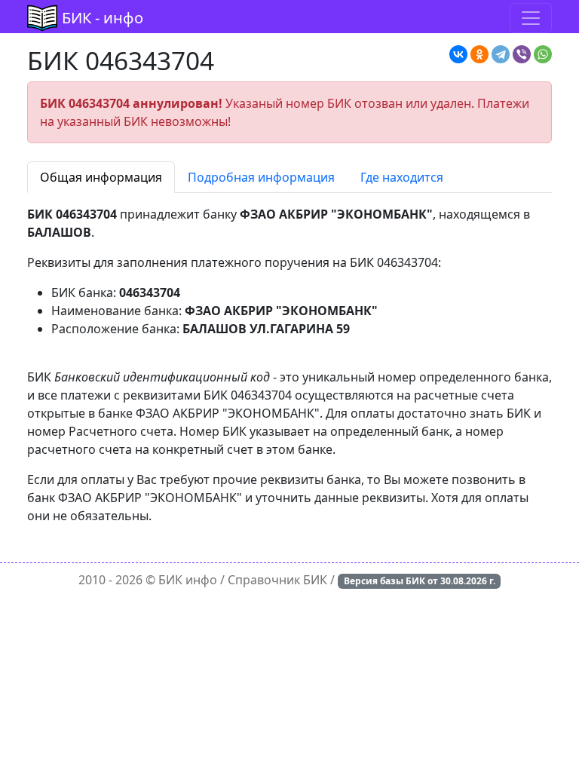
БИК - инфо (102, 18)
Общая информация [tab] (101, 177)
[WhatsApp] (543, 54)
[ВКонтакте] (458, 54)
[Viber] (522, 54)
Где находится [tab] (401, 177)
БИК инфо (187, 579)
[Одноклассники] (479, 54)
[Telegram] (501, 54)
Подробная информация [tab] (261, 177)
